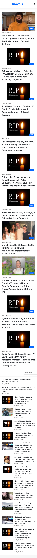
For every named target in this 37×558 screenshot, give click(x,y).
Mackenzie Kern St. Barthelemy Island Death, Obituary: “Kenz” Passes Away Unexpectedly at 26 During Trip (23, 471)
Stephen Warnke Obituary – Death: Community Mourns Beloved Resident (24, 435)
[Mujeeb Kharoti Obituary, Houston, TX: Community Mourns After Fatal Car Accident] (7, 412)
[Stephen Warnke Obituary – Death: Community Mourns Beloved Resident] (7, 436)
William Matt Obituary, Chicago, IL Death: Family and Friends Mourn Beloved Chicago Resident (18, 215)
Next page (28, 372)
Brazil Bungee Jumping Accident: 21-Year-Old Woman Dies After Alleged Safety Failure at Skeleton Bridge (23, 507)
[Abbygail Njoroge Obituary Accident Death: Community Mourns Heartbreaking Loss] (7, 460)
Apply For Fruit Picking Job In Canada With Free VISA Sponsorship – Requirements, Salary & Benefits (18, 389)
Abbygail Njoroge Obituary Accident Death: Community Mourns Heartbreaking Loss (24, 459)
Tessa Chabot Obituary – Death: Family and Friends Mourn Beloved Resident (23, 495)
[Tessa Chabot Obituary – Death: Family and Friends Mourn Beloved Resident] (7, 496)
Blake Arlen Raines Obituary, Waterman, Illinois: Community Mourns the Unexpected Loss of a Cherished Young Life (24, 533)
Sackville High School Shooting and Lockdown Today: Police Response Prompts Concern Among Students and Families (23, 447)
